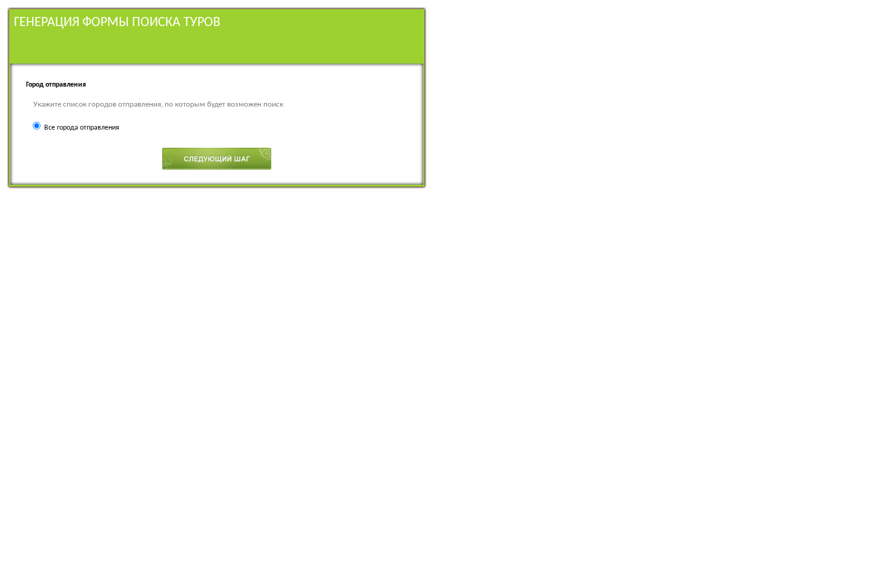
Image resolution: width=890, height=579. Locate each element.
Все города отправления (81, 127)
